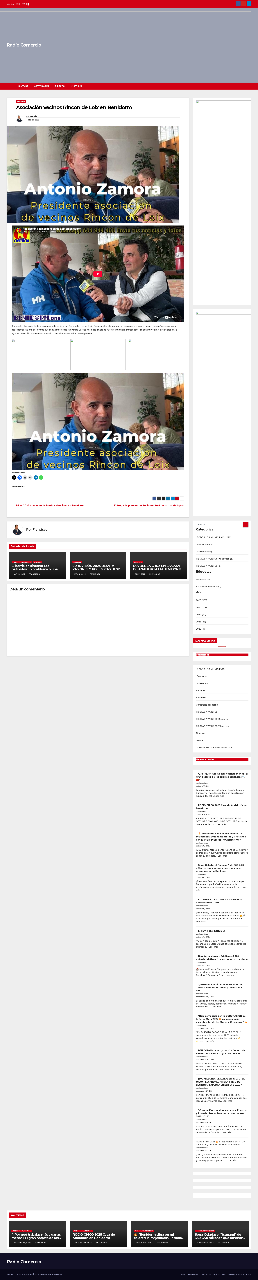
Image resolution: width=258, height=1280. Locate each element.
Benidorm (201, 690)
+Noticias (77, 86)
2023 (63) (201, 621)
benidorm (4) (203, 579)
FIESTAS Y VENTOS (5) (208, 565)
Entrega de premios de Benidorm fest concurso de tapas (149, 505)
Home (183, 1274)
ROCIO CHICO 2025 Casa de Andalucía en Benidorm (94, 1236)
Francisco (34, 116)
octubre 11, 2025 (83, 1243)
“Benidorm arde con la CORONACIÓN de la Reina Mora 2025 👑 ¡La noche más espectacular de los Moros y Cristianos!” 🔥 (221, 1019)
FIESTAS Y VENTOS (207, 712)
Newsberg (44, 1274)
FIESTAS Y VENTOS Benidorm (212, 719)
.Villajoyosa (202, 683)
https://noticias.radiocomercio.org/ (236, 1274)
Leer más (219, 796)
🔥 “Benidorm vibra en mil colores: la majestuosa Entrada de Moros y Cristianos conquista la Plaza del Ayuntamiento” (221, 836)
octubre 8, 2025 (144, 1243)
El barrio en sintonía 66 (212, 931)
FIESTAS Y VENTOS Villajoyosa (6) (214, 558)
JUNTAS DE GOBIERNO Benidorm (214, 747)
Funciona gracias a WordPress (20, 1274)
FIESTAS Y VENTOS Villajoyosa (213, 726)
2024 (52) (201, 614)
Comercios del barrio (207, 704)
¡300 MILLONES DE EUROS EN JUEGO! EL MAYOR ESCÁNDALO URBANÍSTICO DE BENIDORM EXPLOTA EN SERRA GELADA (220, 1081)
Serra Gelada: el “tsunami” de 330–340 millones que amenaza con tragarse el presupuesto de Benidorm (220, 868)
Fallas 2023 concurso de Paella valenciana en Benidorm (49, 505)
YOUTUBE (23, 86)
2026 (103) (201, 600)
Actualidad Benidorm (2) (208, 586)
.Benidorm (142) (204, 544)
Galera (199, 740)
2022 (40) (201, 628)
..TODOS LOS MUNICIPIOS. (21, 562)
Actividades (41, 86)
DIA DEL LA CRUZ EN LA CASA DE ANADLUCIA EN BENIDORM (157, 567)
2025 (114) (201, 607)
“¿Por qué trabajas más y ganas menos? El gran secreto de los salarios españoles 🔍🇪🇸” (222, 777)
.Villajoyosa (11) (204, 551)
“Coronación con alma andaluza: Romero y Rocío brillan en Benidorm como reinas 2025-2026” (221, 1113)
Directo (60, 86)
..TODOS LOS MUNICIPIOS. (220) (213, 537)
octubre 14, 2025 (23, 1243)
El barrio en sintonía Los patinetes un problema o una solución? (35, 569)
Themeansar (57, 1274)
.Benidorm (21, 101)
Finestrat (200, 733)
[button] (244, 86)
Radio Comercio (24, 1262)
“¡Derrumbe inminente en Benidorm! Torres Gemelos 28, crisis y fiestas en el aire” (219, 987)
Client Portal (206, 1274)
